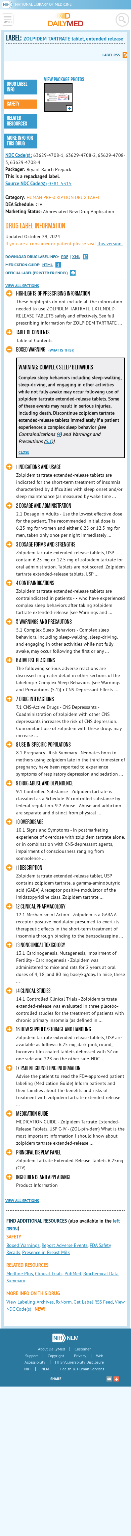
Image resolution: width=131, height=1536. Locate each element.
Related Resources (17, 121)
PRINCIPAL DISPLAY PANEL (38, 1152)
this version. (110, 244)
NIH (27, 1368)
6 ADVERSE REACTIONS (35, 660)
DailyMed (65, 19)
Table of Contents (33, 332)
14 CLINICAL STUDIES (33, 991)
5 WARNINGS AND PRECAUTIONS (44, 621)
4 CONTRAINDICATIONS (35, 583)
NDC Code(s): (18, 155)
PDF (64, 257)
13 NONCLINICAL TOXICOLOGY (40, 945)
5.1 (48, 441)
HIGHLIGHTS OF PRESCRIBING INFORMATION (53, 293)
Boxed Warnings (23, 1245)
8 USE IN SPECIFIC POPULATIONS (43, 744)
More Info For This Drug (20, 141)
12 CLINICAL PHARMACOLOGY (41, 906)
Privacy (80, 1355)
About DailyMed (51, 1348)
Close (23, 452)
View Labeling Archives (30, 1302)
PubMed (72, 1273)
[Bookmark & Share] (116, 1378)
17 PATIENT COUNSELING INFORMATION (48, 1068)
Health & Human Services (82, 1368)
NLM (45, 1368)
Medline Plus (19, 1273)
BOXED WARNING (30, 349)
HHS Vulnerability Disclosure (79, 1362)
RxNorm (64, 1302)
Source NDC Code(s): (26, 183)
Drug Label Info (17, 87)
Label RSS (111, 55)
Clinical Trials (48, 1273)
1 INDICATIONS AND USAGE (38, 467)
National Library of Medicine (43, 4)
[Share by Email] (109, 1378)
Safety (13, 104)
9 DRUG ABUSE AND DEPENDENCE (44, 783)
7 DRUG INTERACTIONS (35, 699)
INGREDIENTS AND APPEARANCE (43, 1177)
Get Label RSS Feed (93, 1302)
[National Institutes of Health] (8, 4)
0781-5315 (60, 183)
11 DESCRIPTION (29, 867)
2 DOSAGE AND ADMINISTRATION (43, 505)
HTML (47, 265)
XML (76, 257)
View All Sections (22, 285)
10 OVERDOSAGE (29, 822)
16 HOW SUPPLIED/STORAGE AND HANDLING (53, 1029)
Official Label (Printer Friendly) (36, 273)
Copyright (56, 1355)
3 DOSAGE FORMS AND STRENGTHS (46, 544)
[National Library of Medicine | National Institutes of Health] (65, 1338)
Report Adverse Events (65, 1245)
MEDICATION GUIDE (32, 1113)
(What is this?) (61, 350)
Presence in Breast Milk (46, 1252)
